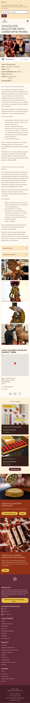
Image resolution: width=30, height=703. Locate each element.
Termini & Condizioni (15, 693)
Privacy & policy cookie (15, 695)
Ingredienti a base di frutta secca (9, 650)
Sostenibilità (4, 626)
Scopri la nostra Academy (7, 678)
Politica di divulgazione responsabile (15, 698)
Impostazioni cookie (15, 700)
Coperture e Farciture (6, 652)
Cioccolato (4, 645)
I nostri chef (4, 674)
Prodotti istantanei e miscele (8, 662)
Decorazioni (4, 657)
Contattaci (4, 633)
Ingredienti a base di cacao (8, 647)
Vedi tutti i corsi (15, 469)
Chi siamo (3, 628)
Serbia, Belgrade (10, 64)
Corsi (2, 671)
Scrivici (6, 389)
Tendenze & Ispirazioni (6, 623)
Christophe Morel (9, 59)
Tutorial (3, 681)
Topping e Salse (5, 659)
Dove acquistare (5, 638)
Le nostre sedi (4, 676)
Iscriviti (5, 570)
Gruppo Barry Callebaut (7, 631)
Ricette (3, 621)
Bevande (3, 664)
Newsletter (4, 635)
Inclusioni (3, 655)
